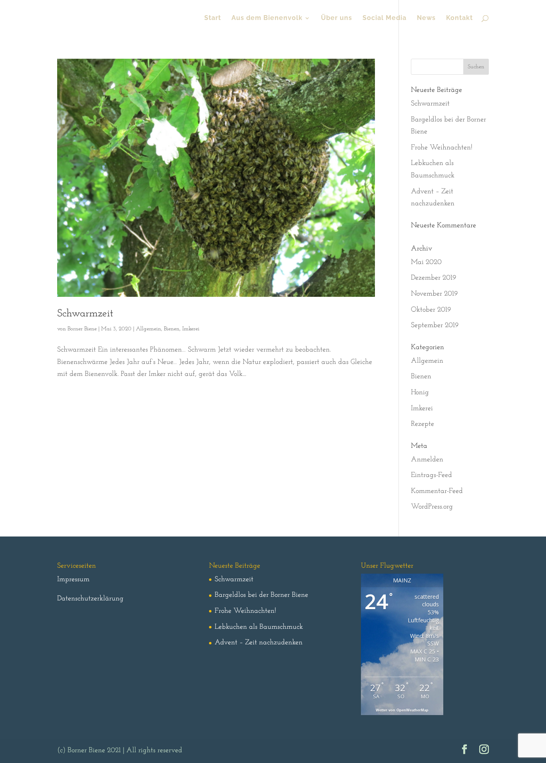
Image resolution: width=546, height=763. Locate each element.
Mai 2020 (426, 262)
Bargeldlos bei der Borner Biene (261, 595)
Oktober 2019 (431, 310)
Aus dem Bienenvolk (267, 18)
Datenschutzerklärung (90, 598)
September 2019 (434, 325)
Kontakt (459, 18)
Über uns (336, 18)
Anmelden (427, 459)
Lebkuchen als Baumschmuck (259, 627)
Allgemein (148, 329)
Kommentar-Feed (437, 491)
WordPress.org (432, 507)
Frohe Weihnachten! (441, 147)
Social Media (385, 18)
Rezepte (422, 424)
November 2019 (434, 294)
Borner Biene (82, 329)
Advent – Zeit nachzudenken (259, 642)
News (426, 18)
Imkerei (190, 329)
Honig (420, 392)
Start (212, 18)
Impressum (73, 579)
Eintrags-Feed (431, 475)
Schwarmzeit (85, 313)
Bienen (171, 329)
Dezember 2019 (433, 278)
